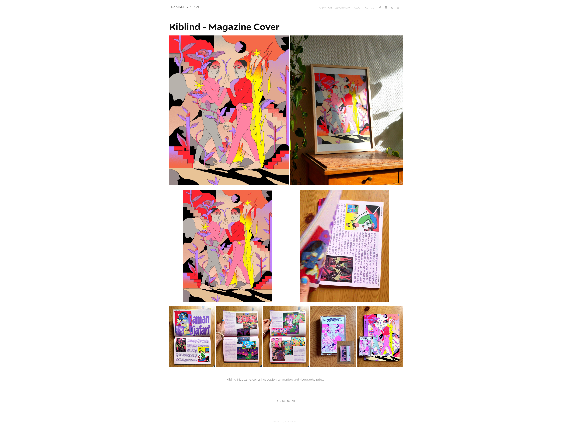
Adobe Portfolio (292, 421)
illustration (342, 7)
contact (370, 7)
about (358, 7)
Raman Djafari (185, 7)
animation (325, 7)
